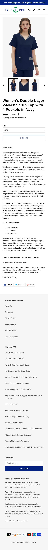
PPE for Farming (11, 404)
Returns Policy (10, 324)
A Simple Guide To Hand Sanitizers (18, 435)
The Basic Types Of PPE (14, 359)
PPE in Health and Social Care (16, 410)
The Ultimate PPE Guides (14, 353)
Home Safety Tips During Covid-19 (18, 389)
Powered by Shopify (30, 542)
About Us (8, 306)
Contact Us (9, 312)
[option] (13, 85)
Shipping (6, 118)
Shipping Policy (10, 330)
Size (4, 126)
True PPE (20, 542)
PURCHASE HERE (9, 277)
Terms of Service (11, 337)
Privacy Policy (10, 318)
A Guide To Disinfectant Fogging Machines (21, 377)
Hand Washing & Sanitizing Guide (17, 371)
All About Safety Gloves (14, 423)
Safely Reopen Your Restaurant (17, 383)
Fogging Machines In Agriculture (17, 441)
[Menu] (44, 9)
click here (22, 263)
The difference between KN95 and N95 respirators (24, 429)
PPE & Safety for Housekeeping (17, 416)
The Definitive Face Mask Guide (17, 365)
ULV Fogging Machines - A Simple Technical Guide (24, 447)
